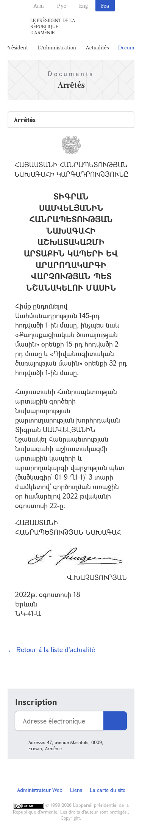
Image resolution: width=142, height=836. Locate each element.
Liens (76, 789)
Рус (61, 5)
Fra (105, 5)
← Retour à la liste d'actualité (51, 649)
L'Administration (56, 47)
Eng (83, 5)
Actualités (97, 47)
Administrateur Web (39, 789)
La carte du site (107, 789)
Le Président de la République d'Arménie (52, 26)
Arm (38, 5)
